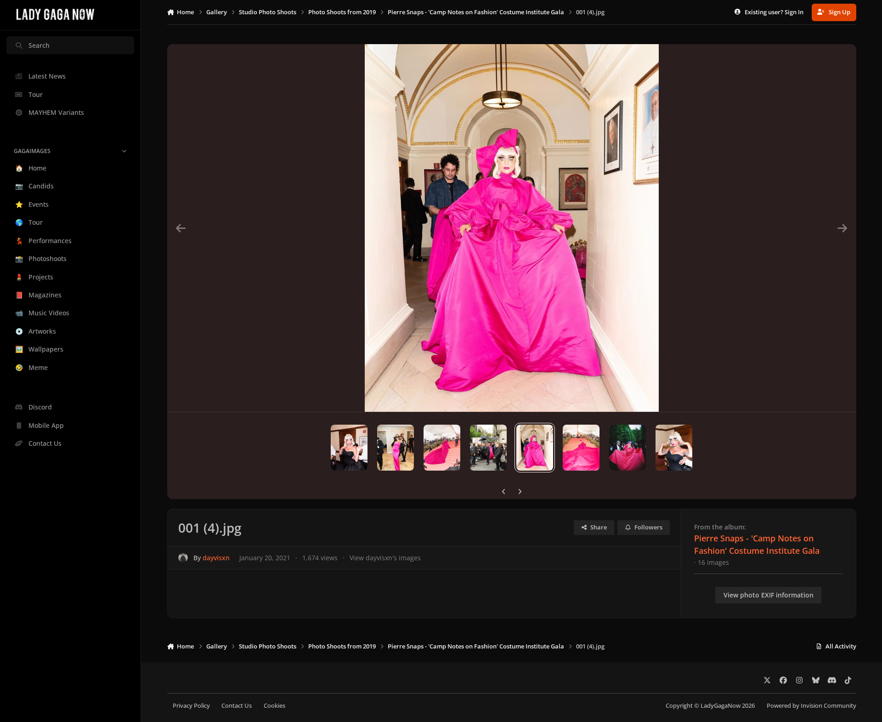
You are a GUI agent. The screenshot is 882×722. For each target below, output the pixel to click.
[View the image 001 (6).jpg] (442, 448)
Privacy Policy (191, 706)
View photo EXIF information (769, 595)
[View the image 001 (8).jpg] (349, 448)
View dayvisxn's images (385, 557)
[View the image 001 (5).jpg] (488, 448)
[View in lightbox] (512, 228)
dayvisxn (216, 557)
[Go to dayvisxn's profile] (183, 558)
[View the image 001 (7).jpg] (395, 448)
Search (39, 45)
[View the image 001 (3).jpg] (581, 448)
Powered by (811, 706)
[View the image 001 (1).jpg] (674, 448)
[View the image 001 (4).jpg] (534, 448)
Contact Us (236, 706)
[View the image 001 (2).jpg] (627, 448)
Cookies (274, 706)
